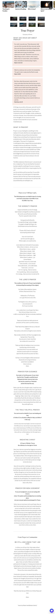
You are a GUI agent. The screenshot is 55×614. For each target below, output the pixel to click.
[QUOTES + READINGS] (22, 20)
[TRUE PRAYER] (22, 27)
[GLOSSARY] (41, 27)
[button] (51, 7)
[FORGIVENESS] (13, 27)
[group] (8, 7)
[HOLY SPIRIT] (41, 20)
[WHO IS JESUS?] (32, 20)
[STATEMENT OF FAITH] (32, 27)
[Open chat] (52, 611)
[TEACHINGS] (13, 20)
